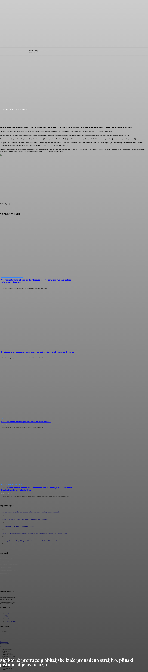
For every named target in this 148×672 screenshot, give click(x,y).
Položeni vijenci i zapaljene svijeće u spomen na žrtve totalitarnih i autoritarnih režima (37, 352)
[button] (115, 51)
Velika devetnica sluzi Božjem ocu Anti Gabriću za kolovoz (26, 422)
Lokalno (24, 109)
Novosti (18, 109)
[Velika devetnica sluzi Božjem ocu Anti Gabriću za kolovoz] (38, 389)
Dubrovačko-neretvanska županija (12, 277)
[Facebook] (1, 631)
